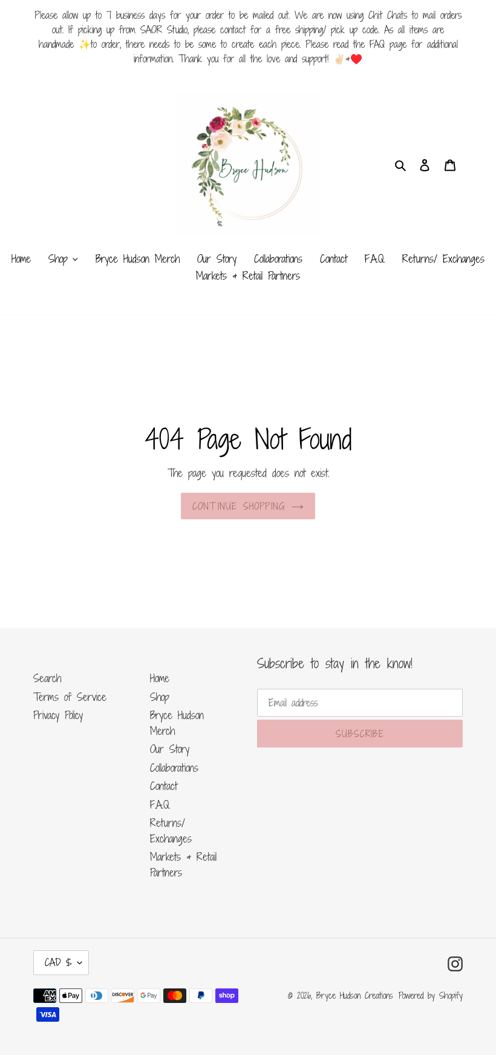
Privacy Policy (58, 715)
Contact (163, 786)
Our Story (169, 749)
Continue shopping (239, 506)
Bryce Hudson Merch (177, 722)
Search (47, 678)
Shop (159, 697)
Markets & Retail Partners (183, 864)
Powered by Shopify (431, 995)
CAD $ (58, 962)
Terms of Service (69, 697)
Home (159, 678)
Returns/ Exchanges (171, 830)
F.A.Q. (160, 804)
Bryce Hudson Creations (354, 995)
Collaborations (174, 767)
